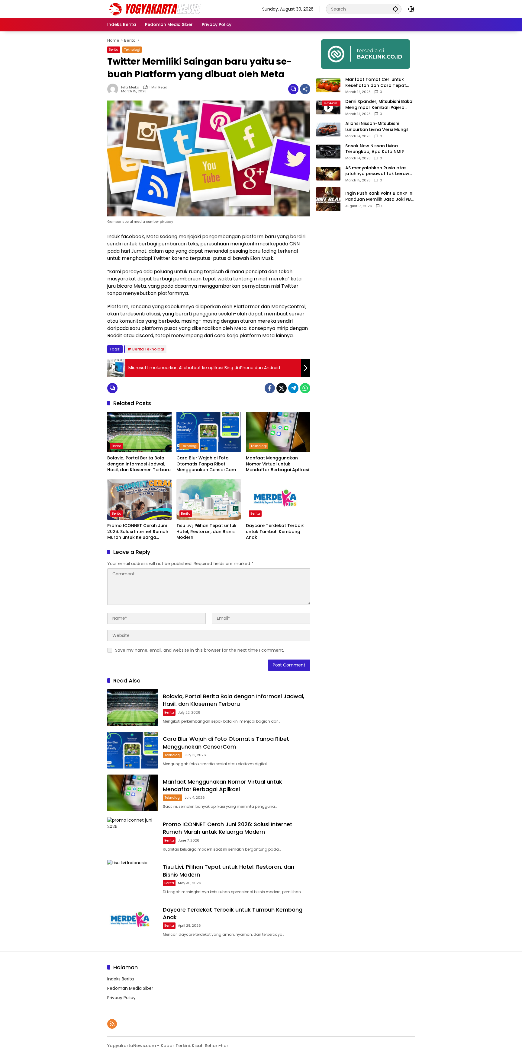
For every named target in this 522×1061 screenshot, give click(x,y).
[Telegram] (293, 388)
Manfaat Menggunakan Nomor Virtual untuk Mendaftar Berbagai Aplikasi (277, 464)
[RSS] (112, 1024)
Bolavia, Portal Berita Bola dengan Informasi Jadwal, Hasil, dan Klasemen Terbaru (139, 464)
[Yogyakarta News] (160, 9)
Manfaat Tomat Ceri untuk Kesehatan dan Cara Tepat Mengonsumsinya (375, 82)
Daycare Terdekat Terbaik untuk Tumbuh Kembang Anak (275, 531)
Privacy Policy (121, 998)
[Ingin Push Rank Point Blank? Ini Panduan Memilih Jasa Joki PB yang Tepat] (328, 199)
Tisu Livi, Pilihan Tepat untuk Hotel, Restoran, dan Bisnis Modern (206, 531)
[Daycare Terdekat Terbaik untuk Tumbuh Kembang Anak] (278, 499)
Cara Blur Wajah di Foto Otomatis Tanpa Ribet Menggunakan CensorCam (206, 464)
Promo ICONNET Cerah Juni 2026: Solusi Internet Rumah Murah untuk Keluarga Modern (137, 532)
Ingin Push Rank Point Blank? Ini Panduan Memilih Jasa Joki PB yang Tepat (379, 196)
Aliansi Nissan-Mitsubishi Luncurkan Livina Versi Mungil (376, 127)
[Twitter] (281, 388)
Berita (113, 49)
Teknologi (132, 49)
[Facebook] (270, 388)
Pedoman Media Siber (130, 988)
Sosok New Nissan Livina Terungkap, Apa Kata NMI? (374, 149)
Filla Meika (130, 87)
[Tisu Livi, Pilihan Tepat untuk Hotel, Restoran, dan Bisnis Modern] (208, 499)
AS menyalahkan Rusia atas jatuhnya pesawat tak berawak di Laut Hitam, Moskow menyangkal (380, 171)
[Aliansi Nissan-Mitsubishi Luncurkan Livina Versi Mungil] (328, 129)
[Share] (305, 89)
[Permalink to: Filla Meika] (114, 89)
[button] (395, 9)
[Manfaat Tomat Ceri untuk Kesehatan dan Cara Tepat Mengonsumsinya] (328, 85)
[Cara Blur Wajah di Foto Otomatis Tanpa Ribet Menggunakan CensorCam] (208, 432)
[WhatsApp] (305, 388)
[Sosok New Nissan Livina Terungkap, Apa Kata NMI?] (328, 151)
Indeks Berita (120, 979)
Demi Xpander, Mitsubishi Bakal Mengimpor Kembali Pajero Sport (379, 104)
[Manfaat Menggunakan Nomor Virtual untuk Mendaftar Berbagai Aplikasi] (278, 432)
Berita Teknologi (148, 349)
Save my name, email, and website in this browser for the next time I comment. (199, 650)
